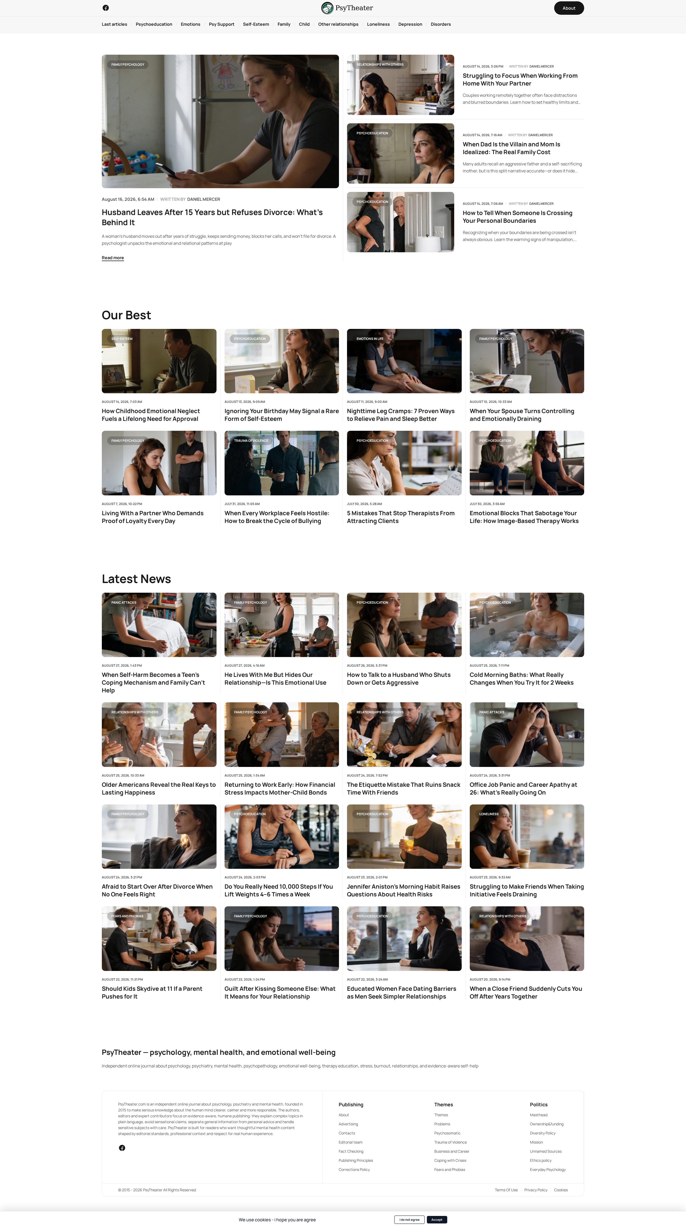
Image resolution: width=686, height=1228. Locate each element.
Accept (436, 1220)
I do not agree (410, 1220)
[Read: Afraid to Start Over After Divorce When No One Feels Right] (159, 836)
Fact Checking (351, 1151)
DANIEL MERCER (203, 199)
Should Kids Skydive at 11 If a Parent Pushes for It (152, 992)
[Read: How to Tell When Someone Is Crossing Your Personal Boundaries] (400, 222)
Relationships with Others (380, 64)
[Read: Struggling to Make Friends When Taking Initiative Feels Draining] (527, 836)
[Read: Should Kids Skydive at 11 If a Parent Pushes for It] (159, 938)
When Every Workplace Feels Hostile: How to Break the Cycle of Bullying (277, 517)
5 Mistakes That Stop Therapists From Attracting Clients (401, 517)
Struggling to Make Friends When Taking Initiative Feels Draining (527, 890)
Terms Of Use (506, 1189)
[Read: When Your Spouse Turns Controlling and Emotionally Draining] (527, 361)
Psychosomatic (447, 1133)
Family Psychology (127, 64)
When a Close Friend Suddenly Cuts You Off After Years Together (526, 992)
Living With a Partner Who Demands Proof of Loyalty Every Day (153, 517)
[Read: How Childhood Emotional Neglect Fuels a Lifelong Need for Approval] (159, 361)
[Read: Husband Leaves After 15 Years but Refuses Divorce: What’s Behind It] (220, 121)
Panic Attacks (123, 602)
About (344, 1114)
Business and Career (451, 1151)
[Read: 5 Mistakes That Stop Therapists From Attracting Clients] (404, 463)
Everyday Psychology (548, 1169)
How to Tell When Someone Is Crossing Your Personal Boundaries (518, 217)
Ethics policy (540, 1160)
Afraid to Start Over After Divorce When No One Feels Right (157, 890)
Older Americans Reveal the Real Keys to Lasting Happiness (159, 788)
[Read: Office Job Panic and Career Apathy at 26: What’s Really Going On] (527, 734)
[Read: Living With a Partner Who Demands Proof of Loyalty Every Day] (159, 463)
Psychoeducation (372, 133)
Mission (536, 1142)
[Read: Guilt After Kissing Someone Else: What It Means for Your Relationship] (282, 938)
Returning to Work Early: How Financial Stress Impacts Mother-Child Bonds (280, 788)
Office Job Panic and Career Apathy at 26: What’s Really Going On (523, 788)
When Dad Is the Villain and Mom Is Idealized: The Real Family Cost (511, 148)
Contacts (347, 1133)
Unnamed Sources (546, 1151)
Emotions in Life (370, 338)
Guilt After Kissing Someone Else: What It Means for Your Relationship (280, 992)
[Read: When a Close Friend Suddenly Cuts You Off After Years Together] (527, 938)
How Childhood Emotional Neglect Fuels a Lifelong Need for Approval (151, 415)
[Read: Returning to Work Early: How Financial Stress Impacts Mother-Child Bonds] (282, 734)
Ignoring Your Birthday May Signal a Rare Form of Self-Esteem (282, 415)
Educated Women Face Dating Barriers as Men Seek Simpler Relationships (401, 992)
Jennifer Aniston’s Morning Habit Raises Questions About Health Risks (403, 890)
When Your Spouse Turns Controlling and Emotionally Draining (522, 415)
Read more (113, 258)
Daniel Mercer (542, 66)
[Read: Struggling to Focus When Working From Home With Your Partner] (400, 85)
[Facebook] (105, 8)
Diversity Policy (542, 1133)
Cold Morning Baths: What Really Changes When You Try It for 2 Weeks (522, 679)
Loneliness (489, 814)
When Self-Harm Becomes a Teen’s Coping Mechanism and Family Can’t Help (153, 682)
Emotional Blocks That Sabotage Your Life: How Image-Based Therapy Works (524, 517)
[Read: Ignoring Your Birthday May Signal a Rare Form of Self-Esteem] (282, 361)
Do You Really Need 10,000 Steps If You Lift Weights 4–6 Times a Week (279, 890)
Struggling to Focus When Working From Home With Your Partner (520, 79)
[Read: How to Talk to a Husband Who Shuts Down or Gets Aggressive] (404, 625)
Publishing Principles (356, 1160)
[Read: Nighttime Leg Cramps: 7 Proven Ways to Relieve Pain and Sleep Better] (404, 361)
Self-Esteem (121, 338)
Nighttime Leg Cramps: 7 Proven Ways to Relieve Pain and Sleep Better (401, 415)
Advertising (348, 1123)
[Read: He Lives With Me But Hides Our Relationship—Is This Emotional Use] (282, 625)
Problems (442, 1123)
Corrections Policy (354, 1169)
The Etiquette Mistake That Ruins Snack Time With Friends (403, 788)
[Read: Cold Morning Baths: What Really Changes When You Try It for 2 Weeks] (527, 625)
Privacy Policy (535, 1189)
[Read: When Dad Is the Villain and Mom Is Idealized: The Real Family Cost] (400, 153)
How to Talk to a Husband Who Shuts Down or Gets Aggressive (399, 679)
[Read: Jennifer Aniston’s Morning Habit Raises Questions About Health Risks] (404, 836)
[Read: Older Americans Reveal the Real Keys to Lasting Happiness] (159, 734)
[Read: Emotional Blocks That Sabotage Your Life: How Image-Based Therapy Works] (527, 463)
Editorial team (351, 1142)
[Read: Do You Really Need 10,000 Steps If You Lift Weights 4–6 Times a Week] (282, 836)
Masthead (538, 1114)
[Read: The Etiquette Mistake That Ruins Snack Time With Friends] (404, 734)
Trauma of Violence (251, 440)
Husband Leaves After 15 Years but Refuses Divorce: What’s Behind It (212, 217)
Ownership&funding (547, 1123)
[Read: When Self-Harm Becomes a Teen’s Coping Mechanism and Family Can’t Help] (159, 625)
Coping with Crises (450, 1160)
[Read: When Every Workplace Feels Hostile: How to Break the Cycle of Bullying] (282, 463)
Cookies (561, 1189)
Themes (441, 1114)
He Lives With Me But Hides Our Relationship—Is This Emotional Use (275, 679)
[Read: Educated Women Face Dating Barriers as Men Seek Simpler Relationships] (404, 938)
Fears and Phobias (127, 916)
